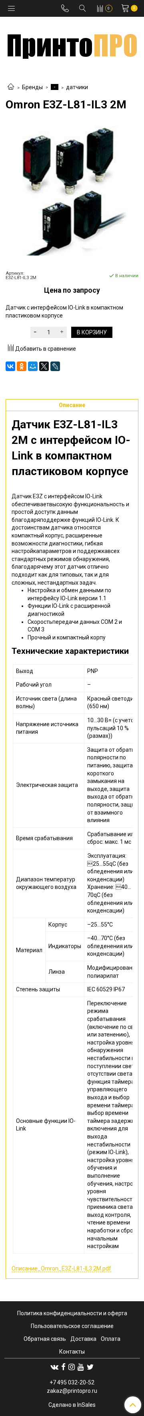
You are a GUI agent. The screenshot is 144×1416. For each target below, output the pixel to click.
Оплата (110, 1339)
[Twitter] (90, 1367)
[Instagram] (71, 1367)
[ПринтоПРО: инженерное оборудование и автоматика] (72, 43)
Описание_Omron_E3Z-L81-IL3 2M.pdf (61, 1268)
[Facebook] (63, 1367)
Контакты (72, 1351)
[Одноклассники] (21, 366)
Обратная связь (45, 1339)
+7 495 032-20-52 (72, 1382)
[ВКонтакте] (10, 366)
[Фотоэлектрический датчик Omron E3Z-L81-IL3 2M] (72, 191)
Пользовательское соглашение (72, 1326)
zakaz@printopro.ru (72, 1391)
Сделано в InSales (72, 1405)
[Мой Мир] (33, 366)
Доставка (83, 1339)
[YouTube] (81, 1367)
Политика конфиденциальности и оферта (72, 1313)
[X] (44, 366)
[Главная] (10, 87)
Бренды (32, 87)
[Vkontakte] (54, 1367)
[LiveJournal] (55, 366)
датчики (77, 87)
